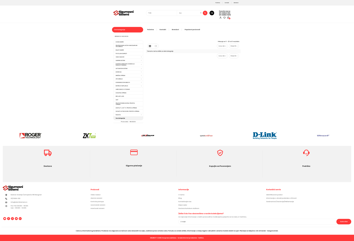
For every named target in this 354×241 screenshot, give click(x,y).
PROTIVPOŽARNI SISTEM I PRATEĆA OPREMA (125, 103)
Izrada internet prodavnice (187, 238)
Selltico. (201, 238)
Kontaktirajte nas (184, 202)
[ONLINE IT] (123, 12)
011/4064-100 (15, 198)
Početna (150, 29)
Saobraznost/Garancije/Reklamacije (280, 202)
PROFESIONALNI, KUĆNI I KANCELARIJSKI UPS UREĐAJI (126, 46)
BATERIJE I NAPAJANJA (122, 86)
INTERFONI (118, 72)
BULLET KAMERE (120, 50)
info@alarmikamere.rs (19, 202)
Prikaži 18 (233, 46)
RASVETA (118, 115)
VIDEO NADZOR (120, 57)
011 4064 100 (224, 13)
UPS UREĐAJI (119, 79)
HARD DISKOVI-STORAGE (123, 89)
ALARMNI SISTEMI (120, 60)
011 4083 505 (225, 15)
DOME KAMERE (120, 42)
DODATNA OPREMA (121, 93)
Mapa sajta (182, 205)
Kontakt (163, 29)
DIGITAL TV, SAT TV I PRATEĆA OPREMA (126, 108)
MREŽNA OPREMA (120, 75)
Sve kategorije (120, 118)
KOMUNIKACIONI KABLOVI (123, 82)
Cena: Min (221, 46)
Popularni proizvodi (192, 29)
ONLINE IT (153, 238)
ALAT (117, 100)
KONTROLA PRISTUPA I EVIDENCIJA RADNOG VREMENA (125, 64)
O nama (181, 195)
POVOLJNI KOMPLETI (121, 53)
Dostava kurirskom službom (188, 208)
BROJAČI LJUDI (120, 96)
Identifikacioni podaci (274, 195)
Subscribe (344, 222)
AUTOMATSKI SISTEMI (121, 68)
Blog (180, 198)
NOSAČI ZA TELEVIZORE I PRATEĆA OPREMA (127, 111)
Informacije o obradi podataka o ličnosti (281, 198)
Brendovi (175, 29)
